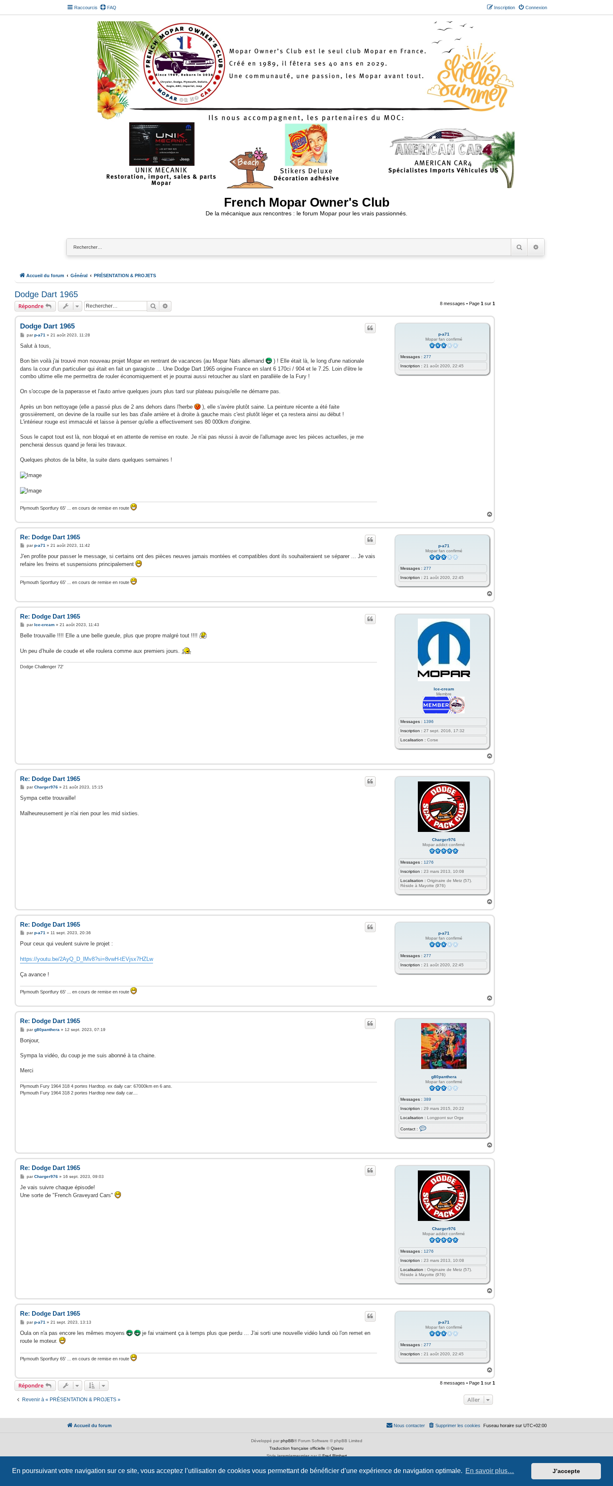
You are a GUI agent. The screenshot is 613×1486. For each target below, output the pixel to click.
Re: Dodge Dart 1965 (50, 537)
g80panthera (444, 1076)
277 (427, 356)
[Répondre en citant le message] (370, 328)
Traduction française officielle (297, 1448)
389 (427, 1099)
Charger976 (444, 839)
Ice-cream (444, 689)
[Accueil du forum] (306, 103)
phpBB (287, 1440)
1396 (429, 721)
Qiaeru (337, 1448)
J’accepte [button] (566, 1471)
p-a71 (444, 334)
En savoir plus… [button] (489, 1470)
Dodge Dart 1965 (46, 294)
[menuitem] (108, 8)
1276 (429, 862)
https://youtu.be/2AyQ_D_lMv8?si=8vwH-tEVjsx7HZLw (86, 959)
